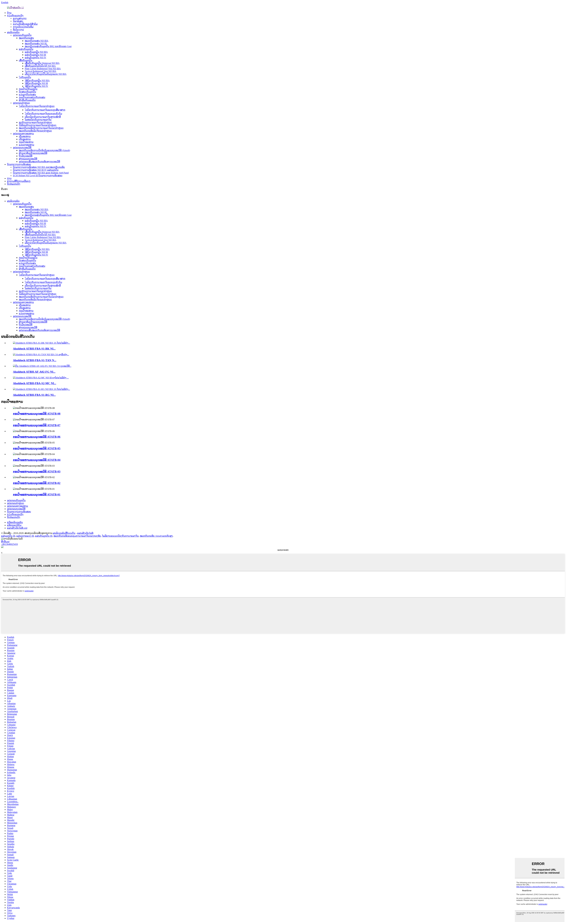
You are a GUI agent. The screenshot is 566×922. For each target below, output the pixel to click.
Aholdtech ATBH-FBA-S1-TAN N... (34, 360)
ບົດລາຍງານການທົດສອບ (19, 164)
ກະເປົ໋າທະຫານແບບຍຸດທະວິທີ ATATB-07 (36, 425)
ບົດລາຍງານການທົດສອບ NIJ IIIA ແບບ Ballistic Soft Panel (41, 172)
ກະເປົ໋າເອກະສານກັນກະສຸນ (32, 97)
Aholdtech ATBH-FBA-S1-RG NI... (34, 394)
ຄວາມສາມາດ (20, 18)
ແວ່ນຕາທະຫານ (26, 145)
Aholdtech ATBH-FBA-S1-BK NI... (34, 348)
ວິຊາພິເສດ (18, 21)
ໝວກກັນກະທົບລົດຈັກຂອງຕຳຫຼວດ (35, 131)
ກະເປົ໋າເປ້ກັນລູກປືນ (28, 89)
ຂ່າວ (9, 178)
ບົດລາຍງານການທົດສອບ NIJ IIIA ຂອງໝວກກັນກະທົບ (39, 167)
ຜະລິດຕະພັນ (13, 32)
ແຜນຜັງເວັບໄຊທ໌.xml (17, 528)
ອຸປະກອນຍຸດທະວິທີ (22, 147)
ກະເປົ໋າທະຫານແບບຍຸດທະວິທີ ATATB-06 (36, 436)
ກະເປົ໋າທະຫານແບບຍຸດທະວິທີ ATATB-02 (36, 483)
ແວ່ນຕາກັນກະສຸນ (27, 94)
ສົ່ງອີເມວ (5, 541)
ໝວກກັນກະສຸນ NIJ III (36, 43)
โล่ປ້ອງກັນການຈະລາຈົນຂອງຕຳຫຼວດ (37, 106)
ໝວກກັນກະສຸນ (26, 38)
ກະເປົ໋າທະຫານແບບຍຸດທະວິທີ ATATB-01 (36, 494)
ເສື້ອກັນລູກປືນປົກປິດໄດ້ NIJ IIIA (40, 66)
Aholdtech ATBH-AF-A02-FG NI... (34, 371)
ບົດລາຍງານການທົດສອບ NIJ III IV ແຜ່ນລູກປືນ (36, 170)
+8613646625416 (9, 544)
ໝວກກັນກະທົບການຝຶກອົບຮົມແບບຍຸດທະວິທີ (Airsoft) (44, 150)
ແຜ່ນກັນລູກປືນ (26, 49)
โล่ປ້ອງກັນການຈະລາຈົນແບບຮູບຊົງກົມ (43, 113)
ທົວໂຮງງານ (18, 29)
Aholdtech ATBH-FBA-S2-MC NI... (34, 383)
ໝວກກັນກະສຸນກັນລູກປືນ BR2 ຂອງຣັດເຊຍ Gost (48, 46)
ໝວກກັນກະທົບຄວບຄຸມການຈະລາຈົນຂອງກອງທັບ (77, 536)
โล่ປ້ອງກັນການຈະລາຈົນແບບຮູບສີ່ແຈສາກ (45, 110)
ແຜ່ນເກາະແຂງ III (25, 536)
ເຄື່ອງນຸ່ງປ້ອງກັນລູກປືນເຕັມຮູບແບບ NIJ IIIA (45, 74)
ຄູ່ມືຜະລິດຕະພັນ (15, 522)
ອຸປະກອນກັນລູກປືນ (22, 35)
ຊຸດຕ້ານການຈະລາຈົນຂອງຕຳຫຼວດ (35, 122)
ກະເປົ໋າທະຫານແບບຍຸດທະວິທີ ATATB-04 (36, 459)
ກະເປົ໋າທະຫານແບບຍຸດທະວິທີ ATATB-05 (36, 448)
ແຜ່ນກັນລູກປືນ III (43, 536)
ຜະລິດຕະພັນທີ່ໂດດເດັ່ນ (64, 533)
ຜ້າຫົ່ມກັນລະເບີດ (27, 100)
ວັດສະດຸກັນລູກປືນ (27, 91)
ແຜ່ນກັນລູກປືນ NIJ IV (35, 57)
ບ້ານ (9, 12)
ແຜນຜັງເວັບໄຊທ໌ (85, 533)
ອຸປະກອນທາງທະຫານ (23, 133)
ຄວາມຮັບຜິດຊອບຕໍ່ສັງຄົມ (25, 24)
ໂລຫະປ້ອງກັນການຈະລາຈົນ (38, 119)
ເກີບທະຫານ (25, 139)
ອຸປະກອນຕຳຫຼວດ (21, 103)
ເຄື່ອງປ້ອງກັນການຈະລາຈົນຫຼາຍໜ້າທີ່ (43, 117)
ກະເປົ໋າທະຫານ (26, 142)
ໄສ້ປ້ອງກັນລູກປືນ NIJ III (36, 83)
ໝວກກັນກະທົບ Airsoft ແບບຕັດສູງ (156, 536)
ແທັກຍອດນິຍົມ (14, 525)
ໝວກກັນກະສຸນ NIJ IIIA (36, 40)
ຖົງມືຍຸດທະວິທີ (25, 156)
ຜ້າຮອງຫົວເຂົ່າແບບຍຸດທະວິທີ (33, 153)
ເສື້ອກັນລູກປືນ (25, 60)
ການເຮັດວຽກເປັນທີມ (23, 26)
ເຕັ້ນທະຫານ (25, 136)
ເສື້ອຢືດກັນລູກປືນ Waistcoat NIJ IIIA (42, 63)
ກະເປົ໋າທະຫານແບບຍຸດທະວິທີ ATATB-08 (36, 413)
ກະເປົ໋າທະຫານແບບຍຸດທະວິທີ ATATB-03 (36, 471)
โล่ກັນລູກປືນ (25, 77)
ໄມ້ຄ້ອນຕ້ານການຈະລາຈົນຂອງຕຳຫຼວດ (37, 125)
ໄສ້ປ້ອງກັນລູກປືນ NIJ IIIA (37, 80)
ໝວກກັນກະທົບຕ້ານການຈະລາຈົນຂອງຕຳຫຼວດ (41, 128)
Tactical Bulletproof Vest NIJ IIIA (40, 71)
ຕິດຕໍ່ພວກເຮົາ (13, 184)
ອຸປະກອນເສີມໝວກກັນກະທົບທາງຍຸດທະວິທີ (39, 161)
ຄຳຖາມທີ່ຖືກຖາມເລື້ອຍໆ (19, 181)
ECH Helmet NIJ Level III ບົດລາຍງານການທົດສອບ (37, 175)
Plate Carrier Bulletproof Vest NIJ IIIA (43, 68)
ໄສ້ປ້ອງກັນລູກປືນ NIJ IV (36, 86)
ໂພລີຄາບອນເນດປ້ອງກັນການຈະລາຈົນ (120, 536)
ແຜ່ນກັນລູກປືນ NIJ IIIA (36, 52)
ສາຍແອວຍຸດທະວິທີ (28, 158)
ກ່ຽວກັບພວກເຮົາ (15, 15)
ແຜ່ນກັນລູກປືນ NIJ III (35, 54)
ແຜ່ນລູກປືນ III (8, 536)
